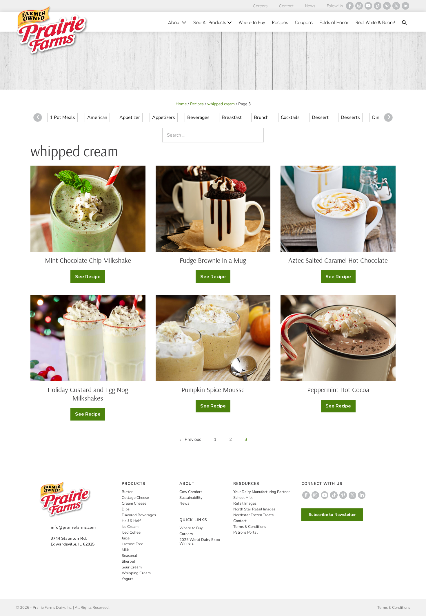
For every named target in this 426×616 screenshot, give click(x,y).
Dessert (320, 117)
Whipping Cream (136, 573)
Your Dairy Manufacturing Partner (261, 491)
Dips (126, 509)
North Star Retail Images (254, 509)
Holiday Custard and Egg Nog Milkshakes (88, 393)
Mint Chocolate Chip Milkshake (88, 260)
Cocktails (290, 117)
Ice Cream (130, 526)
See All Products (210, 22)
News (310, 5)
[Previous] (37, 117)
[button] (404, 23)
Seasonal (129, 555)
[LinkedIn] (405, 6)
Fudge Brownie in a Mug (213, 260)
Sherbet (128, 561)
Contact (286, 5)
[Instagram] (359, 6)
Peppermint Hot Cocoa (338, 389)
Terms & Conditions (249, 526)
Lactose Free (132, 544)
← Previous (190, 439)
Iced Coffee (131, 532)
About (175, 22)
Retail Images (244, 503)
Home (181, 104)
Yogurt (127, 578)
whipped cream (221, 104)
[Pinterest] (387, 6)
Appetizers (163, 117)
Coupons (304, 22)
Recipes (280, 22)
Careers (260, 5)
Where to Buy (252, 22)
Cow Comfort (190, 491)
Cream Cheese (134, 503)
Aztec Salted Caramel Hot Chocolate (338, 260)
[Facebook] (350, 6)
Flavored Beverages (139, 515)
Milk (125, 549)
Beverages (198, 117)
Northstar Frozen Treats (253, 515)
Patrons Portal (245, 532)
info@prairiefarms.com (73, 527)
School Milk (243, 497)
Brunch (261, 117)
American (97, 117)
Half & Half (131, 520)
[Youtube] (368, 6)
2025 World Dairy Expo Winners (199, 541)
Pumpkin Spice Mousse (213, 389)
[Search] (258, 135)
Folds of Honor (334, 22)
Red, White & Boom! (375, 22)
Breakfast (232, 117)
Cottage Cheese (135, 497)
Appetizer (129, 117)
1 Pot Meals (62, 117)
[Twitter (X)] (396, 6)
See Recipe (90, 278)
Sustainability (191, 497)
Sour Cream (132, 567)
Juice (126, 538)
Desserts (350, 117)
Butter (127, 491)
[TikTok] (377, 6)
